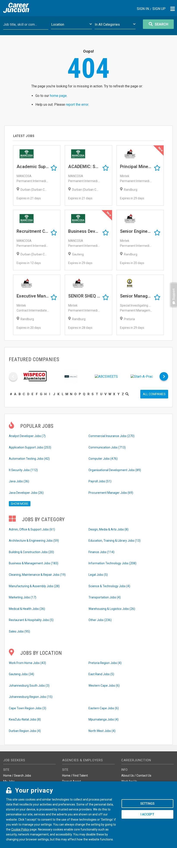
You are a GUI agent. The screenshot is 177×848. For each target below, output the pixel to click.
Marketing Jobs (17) (22, 597)
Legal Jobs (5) (98, 574)
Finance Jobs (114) (101, 552)
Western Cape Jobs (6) (104, 685)
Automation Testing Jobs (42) (29, 458)
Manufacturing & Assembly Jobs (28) (34, 586)
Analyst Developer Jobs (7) (27, 436)
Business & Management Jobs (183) (33, 563)
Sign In (143, 9)
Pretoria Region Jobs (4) (105, 663)
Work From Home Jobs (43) (27, 663)
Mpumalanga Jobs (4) (103, 719)
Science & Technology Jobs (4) (109, 586)
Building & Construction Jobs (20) (31, 552)
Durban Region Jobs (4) (25, 731)
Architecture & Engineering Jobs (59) (34, 540)
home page (58, 96)
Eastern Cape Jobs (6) (103, 708)
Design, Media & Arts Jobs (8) (108, 529)
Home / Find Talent (75, 775)
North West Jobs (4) (101, 731)
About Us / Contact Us (136, 775)
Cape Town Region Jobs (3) (27, 708)
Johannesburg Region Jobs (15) (30, 697)
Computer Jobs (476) (103, 458)
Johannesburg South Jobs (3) (29, 685)
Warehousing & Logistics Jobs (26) (111, 608)
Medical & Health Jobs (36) (27, 608)
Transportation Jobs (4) (104, 597)
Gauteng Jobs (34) (21, 674)
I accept (147, 814)
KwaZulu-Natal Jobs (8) (25, 719)
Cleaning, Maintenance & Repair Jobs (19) (37, 574)
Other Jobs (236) (100, 620)
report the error (77, 104)
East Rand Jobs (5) (101, 674)
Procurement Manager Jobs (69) (110, 492)
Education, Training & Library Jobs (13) (114, 540)
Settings (147, 803)
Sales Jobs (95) (19, 631)
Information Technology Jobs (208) (112, 563)
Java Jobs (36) (19, 481)
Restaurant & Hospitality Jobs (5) (31, 620)
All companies (154, 394)
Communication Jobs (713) (107, 447)
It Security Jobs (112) (23, 470)
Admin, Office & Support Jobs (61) (32, 529)
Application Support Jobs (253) (30, 447)
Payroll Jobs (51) (99, 481)
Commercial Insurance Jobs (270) (111, 436)
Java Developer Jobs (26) (26, 492)
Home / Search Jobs (17, 775)
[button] (172, 309)
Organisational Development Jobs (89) (114, 470)
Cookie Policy (20, 829)
